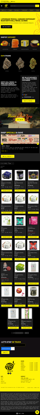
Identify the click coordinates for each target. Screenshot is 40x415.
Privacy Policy (30, 387)
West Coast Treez (31, 181)
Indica (20, 71)
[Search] (37, 6)
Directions (3, 383)
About (2, 378)
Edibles (31, 10)
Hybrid (7, 71)
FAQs (2, 379)
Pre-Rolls (16, 10)
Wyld (2, 181)
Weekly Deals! (6, 146)
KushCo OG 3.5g (31, 299)
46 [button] (25, 332)
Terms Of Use (36, 387)
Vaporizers (24, 10)
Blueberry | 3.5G (4, 274)
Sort (9, 162)
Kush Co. (16, 181)
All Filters (4, 163)
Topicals (34, 49)
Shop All (4, 10)
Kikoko (16, 227)
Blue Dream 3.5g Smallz (32, 182)
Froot (22, 320)
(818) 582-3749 (24, 378)
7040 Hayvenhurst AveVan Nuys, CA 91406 (26, 381)
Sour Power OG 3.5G (19, 182)
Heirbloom (3, 273)
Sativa (33, 71)
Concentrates (25, 49)
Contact (2, 381)
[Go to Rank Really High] (20, 413)
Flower (10, 10)
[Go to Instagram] (8, 373)
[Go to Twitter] (10, 373)
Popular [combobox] (9, 163)
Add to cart (7, 190)
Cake (29, 273)
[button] (8, 1)
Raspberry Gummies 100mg (6, 252)
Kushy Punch (30, 227)
